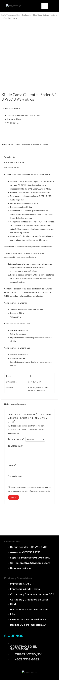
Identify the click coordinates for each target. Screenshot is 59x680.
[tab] (29, 157)
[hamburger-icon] (44, 6)
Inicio (3, 15)
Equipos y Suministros (18, 578)
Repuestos (11, 15)
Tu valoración (15, 445)
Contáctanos (12, 541)
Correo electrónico (16, 476)
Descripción (9, 157)
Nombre (12, 465)
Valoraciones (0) (11, 167)
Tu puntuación (16, 439)
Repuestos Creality (23, 15)
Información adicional (14, 162)
